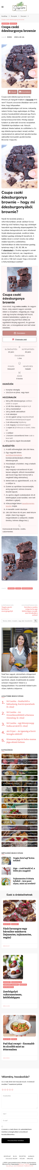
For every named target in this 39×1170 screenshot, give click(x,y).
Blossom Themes (24, 1164)
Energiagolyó (16, 982)
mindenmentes (27, 588)
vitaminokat (8, 250)
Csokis (18, 588)
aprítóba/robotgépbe (14, 455)
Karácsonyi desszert (11, 984)
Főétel (14, 1039)
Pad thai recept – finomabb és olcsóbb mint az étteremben (18, 1046)
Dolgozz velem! (11, 1158)
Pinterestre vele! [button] (21, 339)
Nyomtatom (25, 92)
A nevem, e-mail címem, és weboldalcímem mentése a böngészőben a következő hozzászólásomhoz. (17, 1132)
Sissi (9, 37)
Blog (15, 1156)
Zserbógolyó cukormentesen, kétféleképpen (12, 994)
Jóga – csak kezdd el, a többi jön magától (24, 869)
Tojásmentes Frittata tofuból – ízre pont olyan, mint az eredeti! (24, 881)
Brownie (11, 588)
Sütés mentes (8, 987)
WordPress (9, 1166)
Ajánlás (31, 1156)
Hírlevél (30, 1158)
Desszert (5, 23)
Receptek (13, 23)
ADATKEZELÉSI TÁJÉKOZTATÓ (23, 1166)
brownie (29, 100)
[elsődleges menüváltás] (3, 7)
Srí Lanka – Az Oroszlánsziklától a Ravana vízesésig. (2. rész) (20, 715)
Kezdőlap (7, 1156)
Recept (13, 92)
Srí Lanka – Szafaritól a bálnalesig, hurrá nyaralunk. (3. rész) (20, 704)
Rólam (22, 1158)
